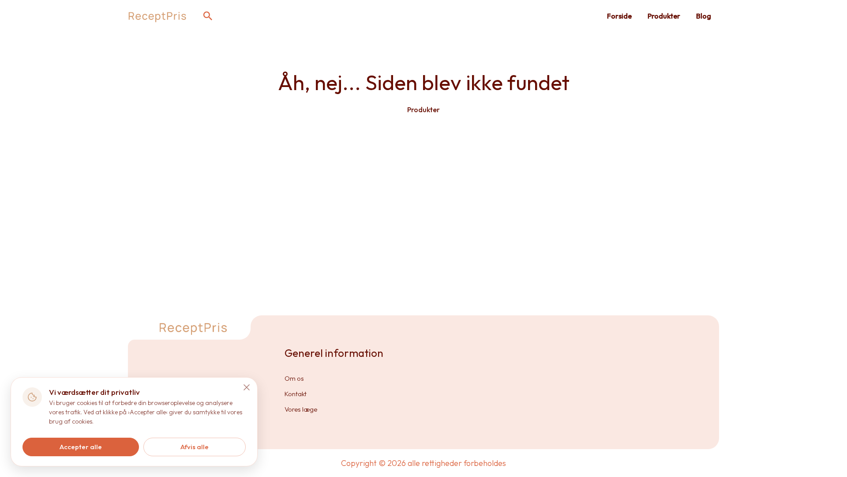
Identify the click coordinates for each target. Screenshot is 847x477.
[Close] (246, 387)
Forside (619, 15)
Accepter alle (81, 447)
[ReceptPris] (157, 16)
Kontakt (296, 394)
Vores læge (301, 409)
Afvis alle (194, 447)
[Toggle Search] (208, 16)
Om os (294, 378)
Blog (703, 15)
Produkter (664, 15)
